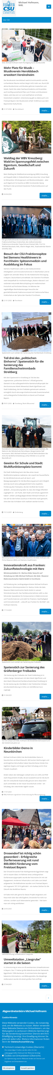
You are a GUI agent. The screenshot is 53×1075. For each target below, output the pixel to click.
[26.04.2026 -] (26, 137)
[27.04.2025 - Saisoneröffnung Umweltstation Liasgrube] (26, 936)
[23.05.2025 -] (26, 829)
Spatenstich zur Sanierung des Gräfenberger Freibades (24, 669)
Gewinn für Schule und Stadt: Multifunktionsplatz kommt (23, 465)
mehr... (45, 110)
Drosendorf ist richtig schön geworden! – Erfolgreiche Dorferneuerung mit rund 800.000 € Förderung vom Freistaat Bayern (22, 860)
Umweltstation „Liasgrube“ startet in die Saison (22, 961)
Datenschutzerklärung (22, 1041)
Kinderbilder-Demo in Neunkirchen (18, 750)
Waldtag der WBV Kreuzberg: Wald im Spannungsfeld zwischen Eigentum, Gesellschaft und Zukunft (26, 163)
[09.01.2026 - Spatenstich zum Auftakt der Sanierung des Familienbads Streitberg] (26, 332)
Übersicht (38, 1047)
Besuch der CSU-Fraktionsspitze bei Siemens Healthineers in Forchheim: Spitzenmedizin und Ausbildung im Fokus (25, 259)
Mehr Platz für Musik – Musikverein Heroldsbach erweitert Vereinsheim (21, 71)
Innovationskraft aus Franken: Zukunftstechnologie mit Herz (24, 567)
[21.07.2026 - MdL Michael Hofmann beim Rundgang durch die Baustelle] (26, 45)
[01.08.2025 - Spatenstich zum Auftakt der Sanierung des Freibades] (26, 641)
